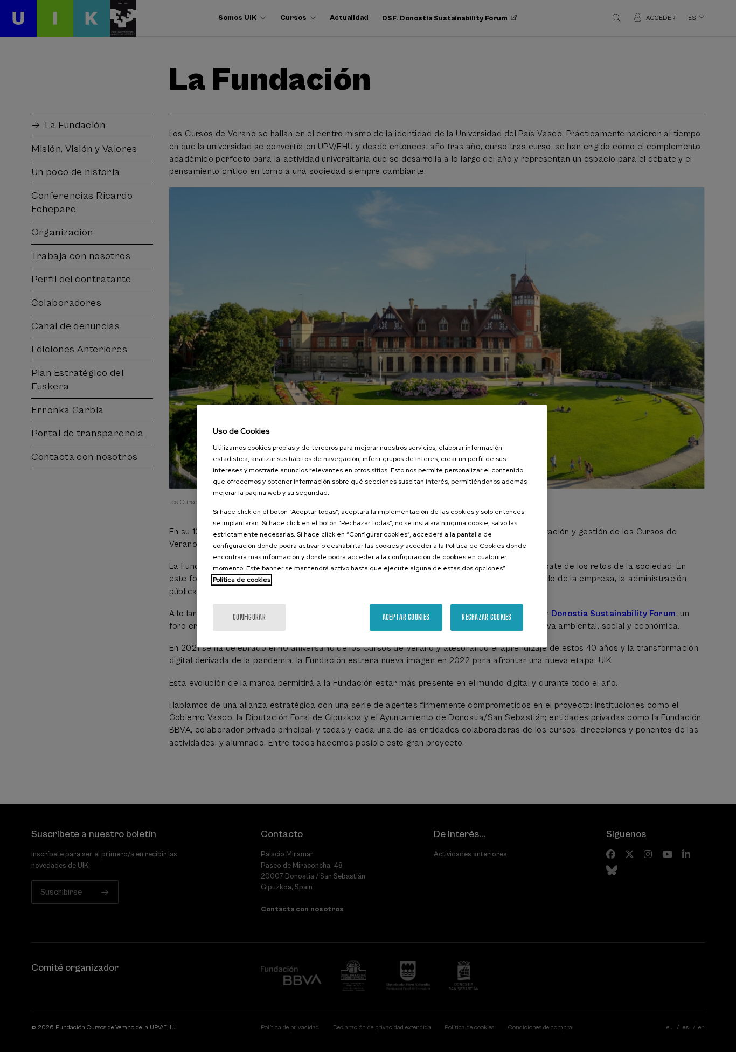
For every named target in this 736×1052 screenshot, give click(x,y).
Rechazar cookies (486, 617)
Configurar (249, 617)
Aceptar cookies (406, 617)
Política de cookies (241, 579)
